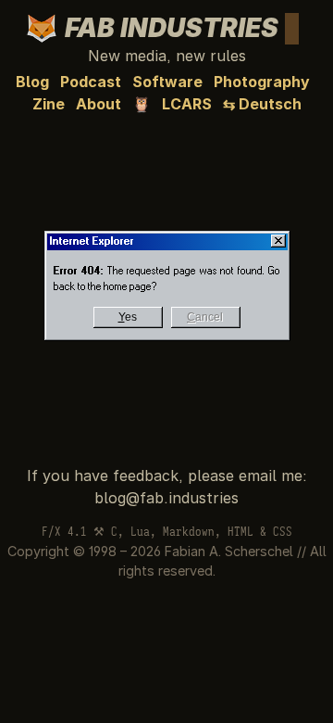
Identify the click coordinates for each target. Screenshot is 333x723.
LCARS (187, 104)
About (98, 104)
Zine (48, 104)
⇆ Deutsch (262, 104)
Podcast (90, 81)
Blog (32, 81)
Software (167, 81)
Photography (262, 81)
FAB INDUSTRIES (177, 28)
